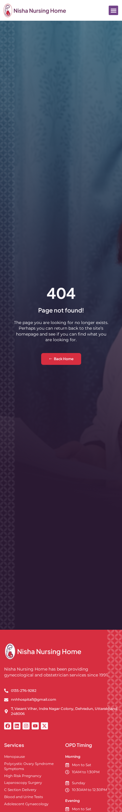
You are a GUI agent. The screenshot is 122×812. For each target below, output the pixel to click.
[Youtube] (35, 725)
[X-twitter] (44, 725)
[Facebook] (7, 725)
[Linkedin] (16, 725)
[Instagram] (26, 725)
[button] (113, 10)
